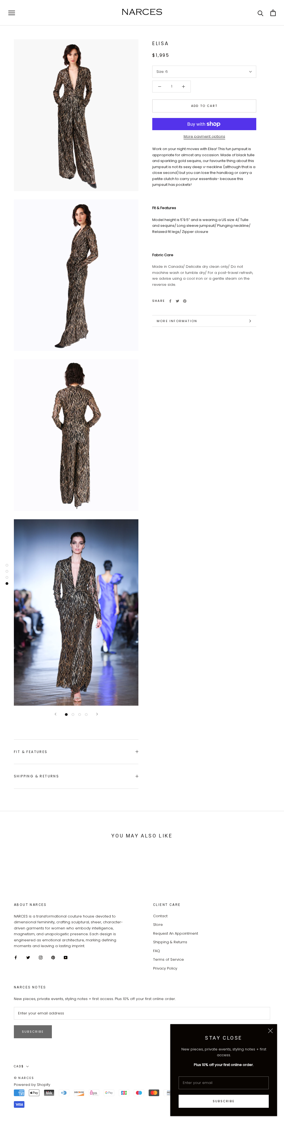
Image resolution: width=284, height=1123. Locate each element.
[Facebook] (170, 301)
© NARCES (24, 1078)
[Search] (260, 13)
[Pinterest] (184, 301)
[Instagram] (40, 957)
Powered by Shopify (32, 1084)
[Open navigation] (11, 13)
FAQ (156, 951)
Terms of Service (168, 959)
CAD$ (19, 1066)
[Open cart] (273, 13)
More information (177, 321)
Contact (160, 916)
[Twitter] (177, 301)
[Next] (97, 714)
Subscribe (224, 1101)
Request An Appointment (175, 933)
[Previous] (55, 714)
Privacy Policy (165, 968)
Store (158, 924)
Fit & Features (31, 751)
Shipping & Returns (36, 776)
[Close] (270, 1030)
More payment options (204, 136)
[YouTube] (65, 957)
